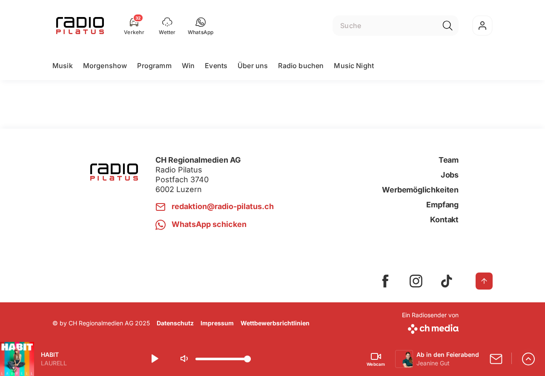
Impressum (217, 323)
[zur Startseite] (80, 25)
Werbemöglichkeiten (420, 189)
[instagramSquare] (416, 281)
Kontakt (444, 219)
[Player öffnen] (528, 359)
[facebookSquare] (385, 281)
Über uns (253, 65)
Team (449, 159)
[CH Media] (430, 327)
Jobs (450, 174)
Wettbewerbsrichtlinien (275, 323)
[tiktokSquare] (446, 281)
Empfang (442, 204)
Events (216, 65)
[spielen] (154, 358)
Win (188, 65)
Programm (154, 65)
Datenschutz (175, 323)
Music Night (354, 65)
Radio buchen (301, 65)
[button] (201, 25)
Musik (62, 65)
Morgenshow (105, 65)
